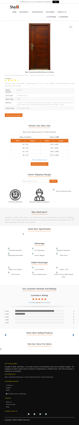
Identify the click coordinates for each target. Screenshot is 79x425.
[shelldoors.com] (16, 7)
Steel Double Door (47, 377)
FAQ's (8, 390)
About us (9, 402)
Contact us (62, 12)
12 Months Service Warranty (17, 394)
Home (14, 12)
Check (53, 181)
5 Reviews (46, 302)
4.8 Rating (32, 302)
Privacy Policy (11, 404)
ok (56, 2)
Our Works (50, 12)
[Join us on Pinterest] (36, 414)
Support (8, 387)
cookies (32, 2)
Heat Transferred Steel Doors (14, 377)
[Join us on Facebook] (30, 414)
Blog (7, 407)
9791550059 (52, 17)
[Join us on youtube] (47, 414)
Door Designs (37, 12)
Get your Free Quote (13, 115)
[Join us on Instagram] (41, 414)
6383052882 (64, 17)
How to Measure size (39, 160)
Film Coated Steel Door (32, 377)
